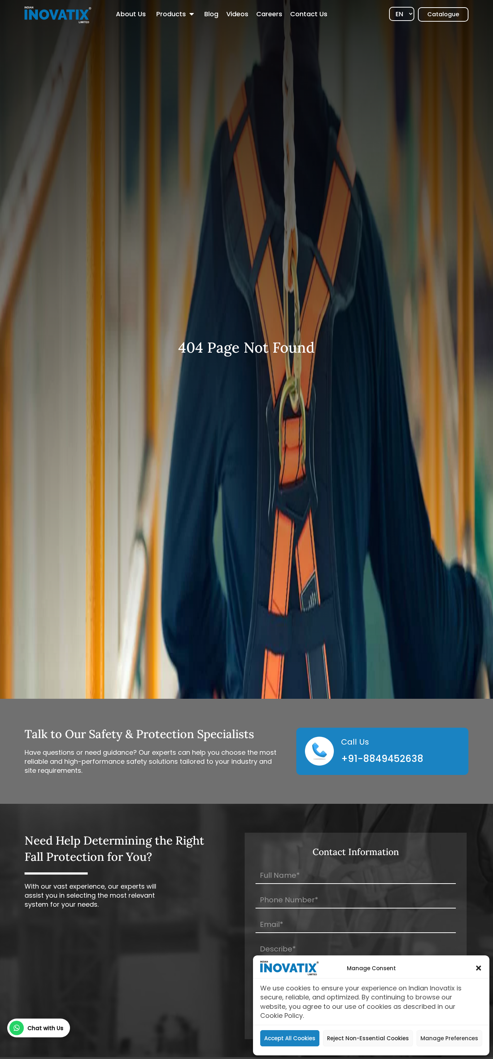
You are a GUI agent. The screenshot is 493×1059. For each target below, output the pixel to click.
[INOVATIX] (58, 14)
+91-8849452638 (382, 758)
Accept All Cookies (289, 1038)
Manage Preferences (449, 1038)
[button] (478, 968)
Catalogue (443, 14)
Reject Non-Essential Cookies (368, 1038)
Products (171, 13)
